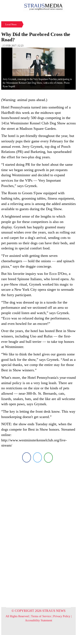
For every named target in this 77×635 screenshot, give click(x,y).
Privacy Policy (61, 616)
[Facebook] (26, 457)
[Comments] (48, 457)
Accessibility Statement (38, 620)
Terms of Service (41, 616)
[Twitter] (37, 457)
